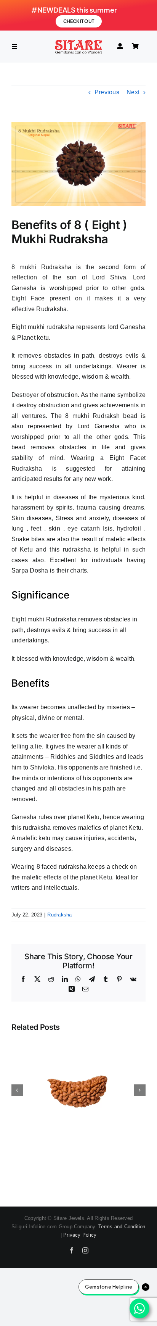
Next (133, 92)
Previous (107, 92)
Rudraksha (59, 915)
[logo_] (78, 42)
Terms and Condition (122, 1226)
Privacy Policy (79, 1235)
